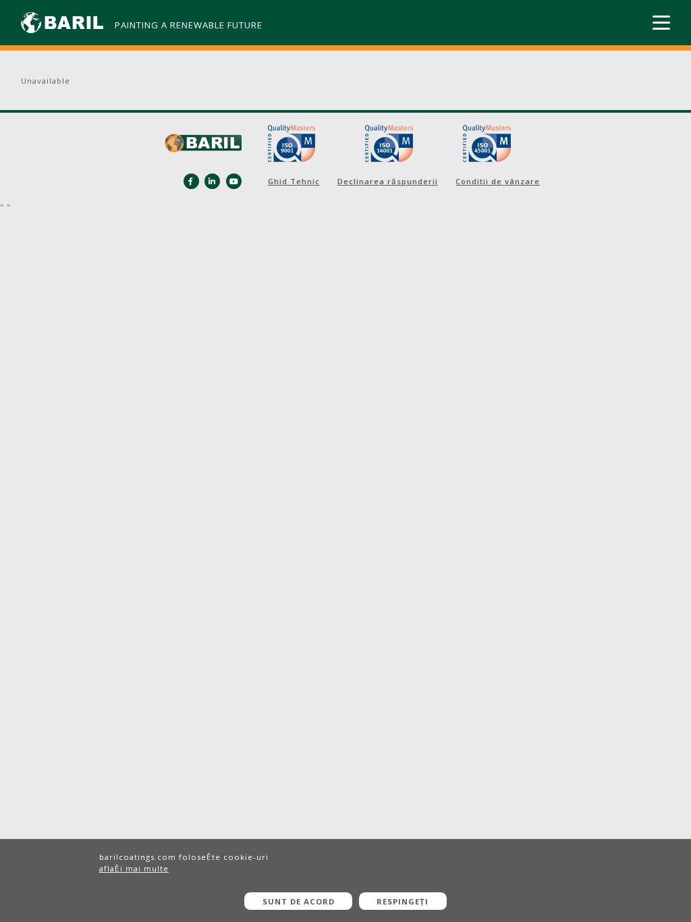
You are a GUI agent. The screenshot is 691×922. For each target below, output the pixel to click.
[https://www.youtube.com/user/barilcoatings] (234, 181)
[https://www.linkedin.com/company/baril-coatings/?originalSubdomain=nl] (212, 181)
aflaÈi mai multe (134, 868)
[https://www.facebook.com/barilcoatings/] (191, 181)
